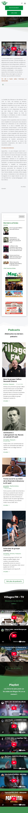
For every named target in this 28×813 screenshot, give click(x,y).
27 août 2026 (19, 384)
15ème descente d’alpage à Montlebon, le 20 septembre (15, 263)
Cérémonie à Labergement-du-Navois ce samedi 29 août (15, 240)
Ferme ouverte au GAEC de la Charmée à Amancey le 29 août (15, 257)
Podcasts (11, 384)
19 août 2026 (6, 555)
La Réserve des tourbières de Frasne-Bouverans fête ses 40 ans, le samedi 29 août (15, 248)
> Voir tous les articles (9, 268)
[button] (4, 284)
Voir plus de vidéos (14, 668)
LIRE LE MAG (14, 12)
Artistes (5, 384)
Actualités (6, 440)
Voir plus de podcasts (14, 581)
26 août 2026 (6, 441)
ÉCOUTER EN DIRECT (14, 7)
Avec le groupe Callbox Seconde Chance (15, 228)
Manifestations (14, 486)
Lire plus (5, 401)
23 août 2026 (8, 488)
